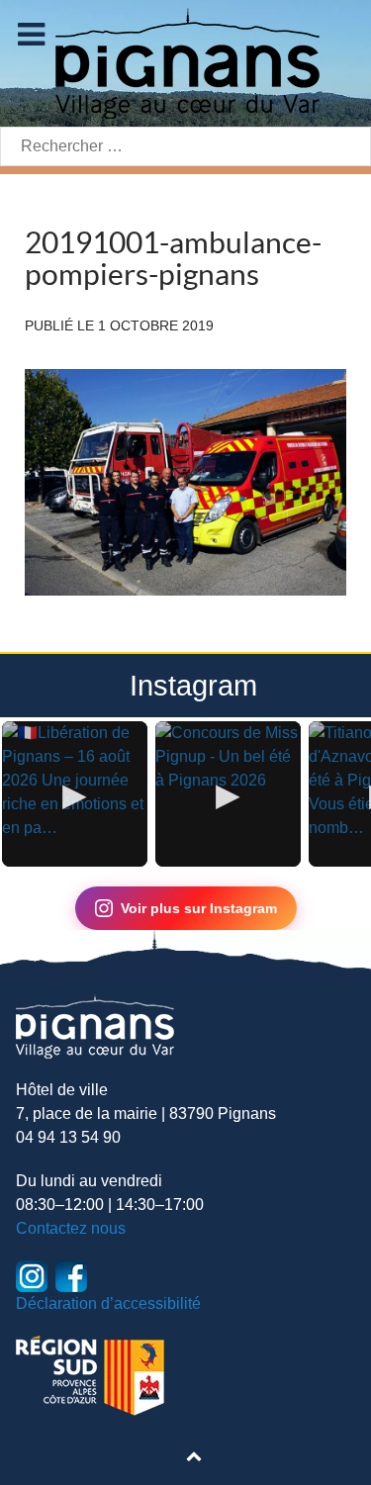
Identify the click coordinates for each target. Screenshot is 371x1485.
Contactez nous (71, 1228)
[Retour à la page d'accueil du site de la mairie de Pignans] (186, 61)
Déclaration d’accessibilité (108, 1303)
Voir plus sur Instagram (199, 908)
